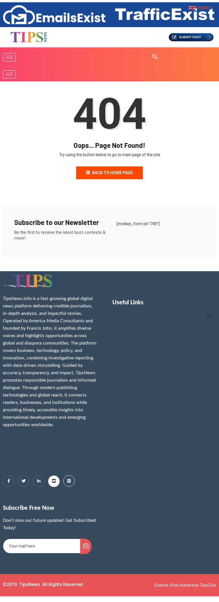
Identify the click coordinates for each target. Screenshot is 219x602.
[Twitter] (23, 481)
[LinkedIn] (38, 481)
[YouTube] (54, 481)
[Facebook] (8, 481)
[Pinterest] (69, 481)
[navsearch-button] (152, 57)
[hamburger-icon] (9, 57)
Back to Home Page (112, 172)
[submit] (86, 546)
